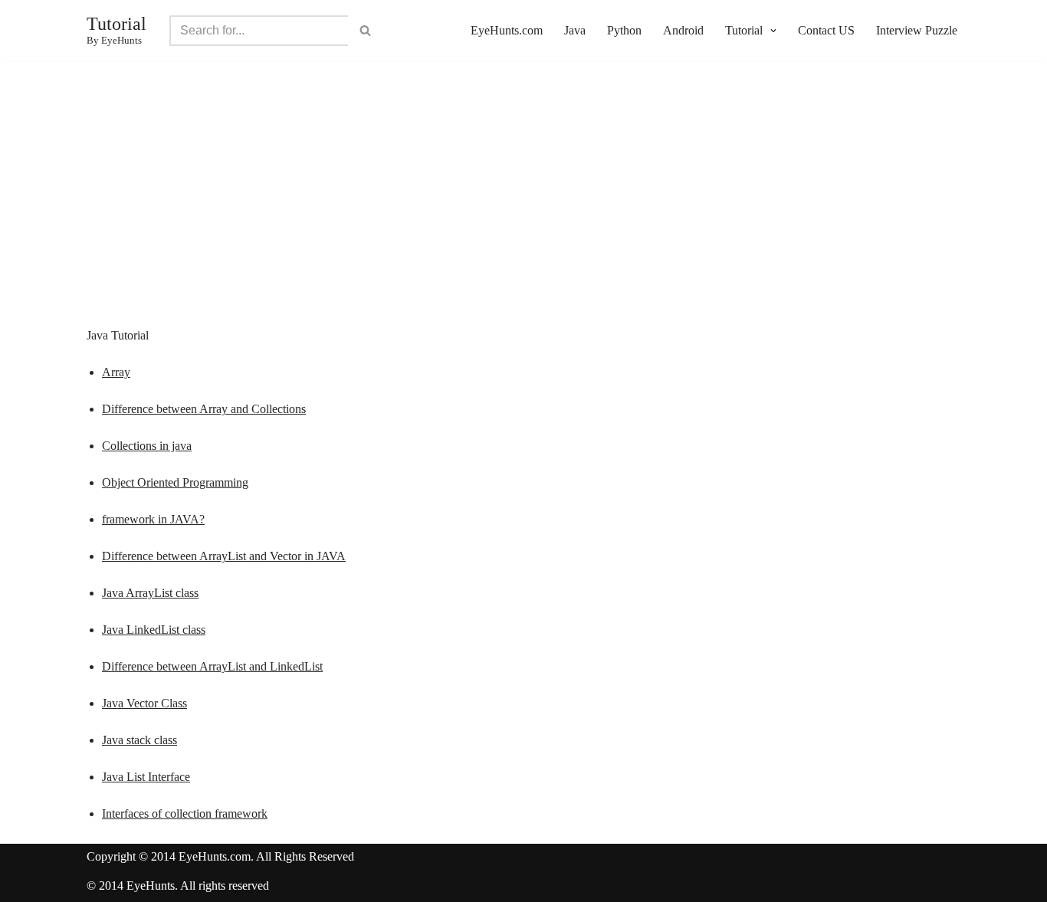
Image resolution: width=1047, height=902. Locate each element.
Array (116, 372)
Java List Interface (146, 776)
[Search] (365, 30)
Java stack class (139, 739)
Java (575, 30)
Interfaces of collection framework (184, 813)
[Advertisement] (523, 214)
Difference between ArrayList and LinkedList (212, 666)
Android (683, 30)
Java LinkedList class (153, 629)
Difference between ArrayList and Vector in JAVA (224, 556)
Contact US (826, 30)
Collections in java (147, 445)
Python (624, 30)
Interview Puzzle (916, 30)
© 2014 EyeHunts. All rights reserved (178, 885)
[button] (771, 31)
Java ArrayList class (150, 592)
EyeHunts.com (507, 30)
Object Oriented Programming (175, 482)
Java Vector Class (144, 703)
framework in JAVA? (153, 519)
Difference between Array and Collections (204, 408)
